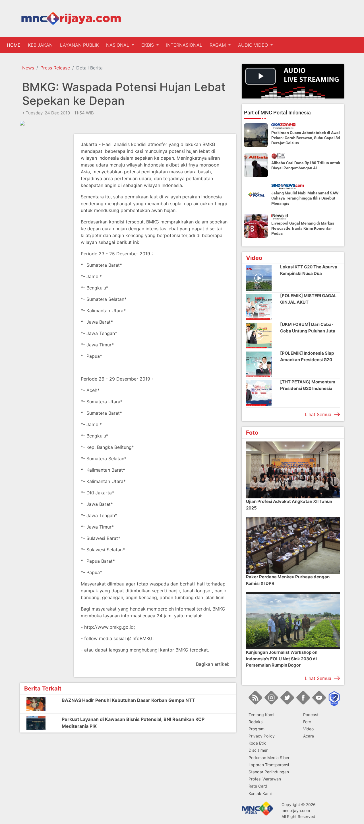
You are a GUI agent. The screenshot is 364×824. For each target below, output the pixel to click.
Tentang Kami (261, 714)
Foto (307, 721)
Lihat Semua (318, 414)
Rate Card (258, 786)
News (28, 68)
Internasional (184, 45)
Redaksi (256, 721)
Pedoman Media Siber (269, 757)
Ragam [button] (218, 45)
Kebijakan (40, 45)
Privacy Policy (262, 735)
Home (15, 45)
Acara (308, 735)
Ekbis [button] (148, 45)
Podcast (310, 714)
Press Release (55, 68)
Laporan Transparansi (269, 764)
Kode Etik (257, 743)
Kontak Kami (260, 793)
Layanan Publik (79, 45)
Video (308, 728)
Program (256, 728)
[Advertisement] (42, 219)
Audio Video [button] (253, 45)
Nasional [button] (118, 45)
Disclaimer (258, 750)
